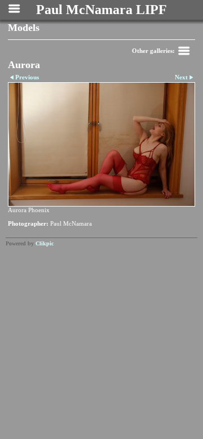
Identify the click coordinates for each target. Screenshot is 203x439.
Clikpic (45, 243)
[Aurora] (101, 144)
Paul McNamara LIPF (101, 9)
